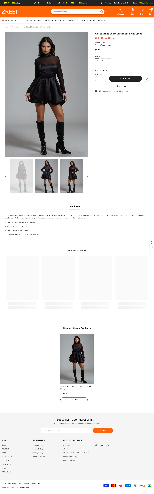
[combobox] (75, 11)
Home (7, 27)
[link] (132, 11)
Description (74, 206)
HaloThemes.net (23, 487)
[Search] (78, 11)
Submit (103, 430)
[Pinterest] (96, 445)
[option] (46, 94)
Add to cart (125, 78)
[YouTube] (102, 445)
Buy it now (122, 86)
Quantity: (98, 74)
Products (15, 27)
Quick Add (74, 400)
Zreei (103, 42)
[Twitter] (108, 445)
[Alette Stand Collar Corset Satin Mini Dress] (77, 359)
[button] (5, 176)
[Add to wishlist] (146, 79)
